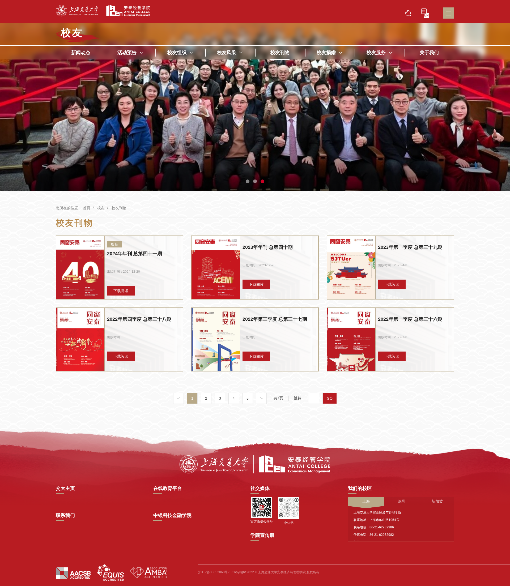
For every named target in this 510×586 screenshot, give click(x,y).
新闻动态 (80, 52)
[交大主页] (77, 10)
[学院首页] (126, 10)
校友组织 (176, 52)
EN (426, 15)
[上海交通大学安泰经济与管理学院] (255, 464)
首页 (86, 208)
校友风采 (226, 52)
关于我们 (429, 52)
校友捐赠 (326, 52)
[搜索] (408, 12)
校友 (101, 208)
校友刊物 (280, 52)
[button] (247, 181)
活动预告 (127, 52)
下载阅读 (120, 291)
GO (330, 398)
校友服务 (376, 52)
